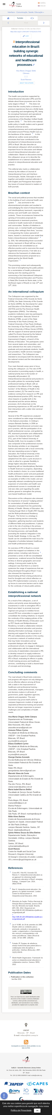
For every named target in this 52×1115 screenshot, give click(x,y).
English (43, 6)
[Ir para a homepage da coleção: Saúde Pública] (12, 4)
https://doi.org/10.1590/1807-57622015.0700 (25, 32)
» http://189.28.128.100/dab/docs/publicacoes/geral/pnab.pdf (27, 917)
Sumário (20, 18)
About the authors (26, 83)
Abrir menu (4, 4)
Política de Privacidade (21, 1110)
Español (43, 3)
